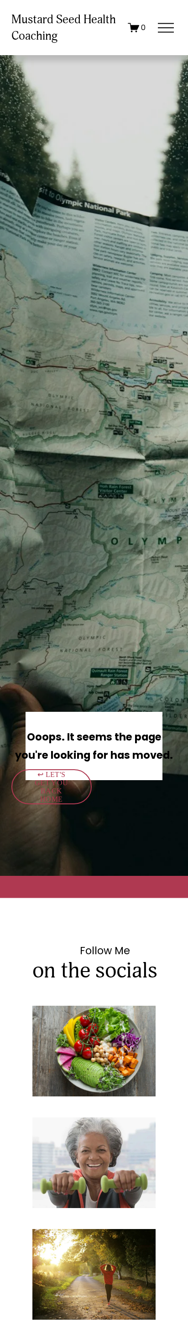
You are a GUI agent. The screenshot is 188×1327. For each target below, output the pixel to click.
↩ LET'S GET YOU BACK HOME (51, 787)
